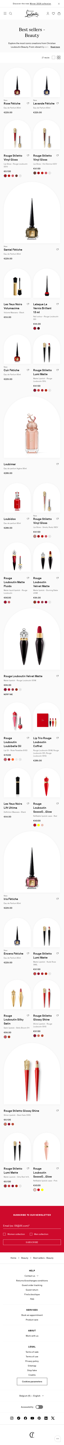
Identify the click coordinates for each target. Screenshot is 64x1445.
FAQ (32, 1299)
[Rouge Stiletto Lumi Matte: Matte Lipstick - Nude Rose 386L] (46, 932)
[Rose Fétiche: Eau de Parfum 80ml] (17, 82)
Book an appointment (32, 1315)
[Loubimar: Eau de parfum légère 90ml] (32, 427)
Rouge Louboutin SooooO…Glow (42, 807)
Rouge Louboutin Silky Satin (13, 1019)
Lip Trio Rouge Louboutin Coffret (42, 742)
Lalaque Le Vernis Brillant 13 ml (42, 308)
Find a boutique (32, 1294)
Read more (55, 47)
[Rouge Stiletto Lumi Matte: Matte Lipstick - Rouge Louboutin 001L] (46, 349)
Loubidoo (10, 519)
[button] (57, 1438)
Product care (32, 1319)
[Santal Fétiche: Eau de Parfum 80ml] (32, 212)
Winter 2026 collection (40, 4)
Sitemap (32, 1365)
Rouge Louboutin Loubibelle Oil (12, 742)
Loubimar (10, 464)
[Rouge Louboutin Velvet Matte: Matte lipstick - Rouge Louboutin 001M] (32, 639)
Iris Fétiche (11, 899)
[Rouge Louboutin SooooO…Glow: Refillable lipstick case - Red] (46, 782)
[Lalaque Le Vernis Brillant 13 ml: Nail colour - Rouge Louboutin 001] (46, 283)
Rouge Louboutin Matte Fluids (14, 582)
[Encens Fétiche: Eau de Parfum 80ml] (17, 932)
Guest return (32, 1290)
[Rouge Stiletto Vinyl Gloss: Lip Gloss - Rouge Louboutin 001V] (17, 134)
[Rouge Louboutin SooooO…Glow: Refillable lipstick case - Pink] (46, 1147)
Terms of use (32, 1356)
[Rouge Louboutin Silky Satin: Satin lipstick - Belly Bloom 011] (17, 994)
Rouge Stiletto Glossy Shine (21, 1110)
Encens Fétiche (13, 953)
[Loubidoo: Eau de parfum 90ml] (17, 497)
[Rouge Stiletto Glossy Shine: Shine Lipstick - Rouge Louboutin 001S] (46, 994)
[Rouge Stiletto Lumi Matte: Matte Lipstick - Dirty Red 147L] (17, 1147)
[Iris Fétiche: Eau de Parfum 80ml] (32, 862)
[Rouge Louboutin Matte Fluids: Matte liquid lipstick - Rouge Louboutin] (17, 557)
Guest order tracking (32, 1285)
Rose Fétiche (12, 103)
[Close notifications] (59, 3)
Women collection (16, 1234)
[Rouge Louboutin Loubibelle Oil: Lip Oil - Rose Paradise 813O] (17, 717)
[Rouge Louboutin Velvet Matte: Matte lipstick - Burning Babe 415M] (46, 557)
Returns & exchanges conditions (32, 1280)
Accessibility (27, 1407)
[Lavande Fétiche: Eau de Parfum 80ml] (46, 82)
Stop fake (32, 1370)
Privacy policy (32, 1361)
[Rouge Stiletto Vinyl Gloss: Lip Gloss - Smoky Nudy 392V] (46, 497)
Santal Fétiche (13, 249)
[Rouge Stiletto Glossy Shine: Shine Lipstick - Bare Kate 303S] (32, 1073)
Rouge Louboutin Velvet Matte (41, 582)
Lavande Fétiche (44, 103)
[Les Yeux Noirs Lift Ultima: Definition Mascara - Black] (17, 782)
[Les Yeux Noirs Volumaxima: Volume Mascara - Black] (17, 283)
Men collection (41, 1234)
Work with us (32, 1336)
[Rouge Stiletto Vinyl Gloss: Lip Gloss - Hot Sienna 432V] (46, 134)
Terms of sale (32, 1352)
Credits (32, 1375)
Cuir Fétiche (11, 370)
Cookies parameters (32, 1381)
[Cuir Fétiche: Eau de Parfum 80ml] (17, 349)
